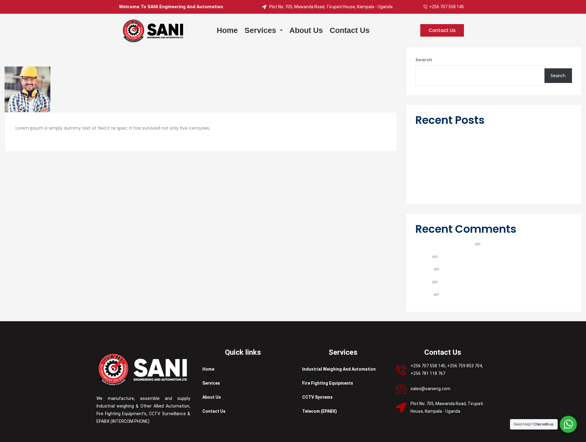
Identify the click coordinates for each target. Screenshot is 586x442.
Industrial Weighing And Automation (339, 369)
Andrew (423, 269)
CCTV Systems (317, 397)
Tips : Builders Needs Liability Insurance (458, 177)
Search (423, 60)
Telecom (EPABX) (319, 411)
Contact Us (214, 411)
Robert (423, 256)
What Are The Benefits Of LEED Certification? (489, 256)
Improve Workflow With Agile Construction (463, 191)
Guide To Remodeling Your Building (454, 163)
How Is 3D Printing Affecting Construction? (488, 269)
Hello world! (428, 134)
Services (211, 383)
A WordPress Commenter (444, 244)
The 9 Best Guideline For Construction (458, 149)
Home (208, 369)
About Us (211, 397)
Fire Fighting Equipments (327, 383)
